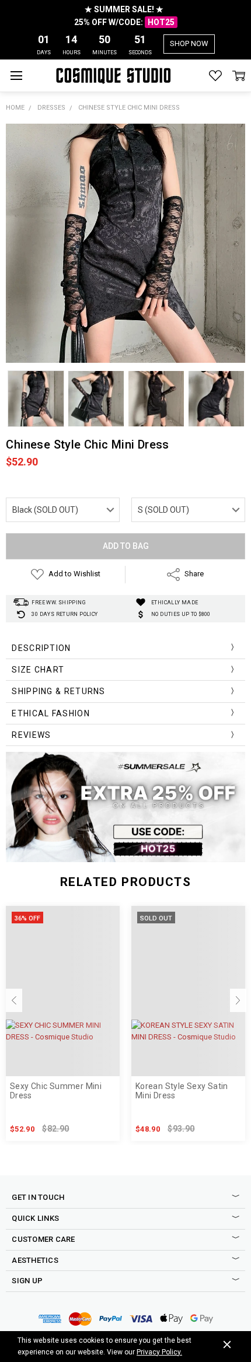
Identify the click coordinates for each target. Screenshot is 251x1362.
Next (238, 1000)
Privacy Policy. (159, 1352)
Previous (14, 1000)
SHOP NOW (189, 43)
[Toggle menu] (16, 75)
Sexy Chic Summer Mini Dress (56, 1091)
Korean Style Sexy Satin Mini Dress (181, 1091)
